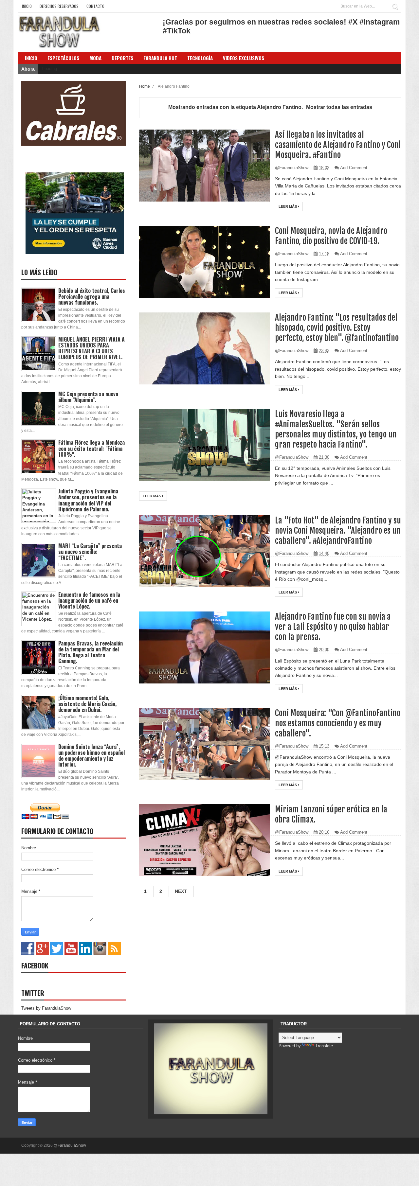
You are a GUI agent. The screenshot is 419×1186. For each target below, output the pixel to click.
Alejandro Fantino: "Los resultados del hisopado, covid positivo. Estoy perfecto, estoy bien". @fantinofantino (337, 327)
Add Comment (353, 167)
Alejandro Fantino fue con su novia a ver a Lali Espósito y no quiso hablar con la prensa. (333, 626)
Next (181, 891)
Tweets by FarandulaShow (46, 1008)
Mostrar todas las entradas (339, 107)
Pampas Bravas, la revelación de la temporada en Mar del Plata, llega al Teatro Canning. (90, 652)
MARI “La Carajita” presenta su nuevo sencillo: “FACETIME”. (90, 551)
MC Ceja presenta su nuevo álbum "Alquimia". (88, 397)
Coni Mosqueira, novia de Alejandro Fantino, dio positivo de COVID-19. (331, 236)
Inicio (27, 6)
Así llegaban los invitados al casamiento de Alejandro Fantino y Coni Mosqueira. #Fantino (338, 145)
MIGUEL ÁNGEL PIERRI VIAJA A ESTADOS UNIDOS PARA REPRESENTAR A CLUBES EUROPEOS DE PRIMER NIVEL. (91, 348)
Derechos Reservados (59, 6)
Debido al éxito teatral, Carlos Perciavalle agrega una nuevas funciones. (91, 296)
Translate (324, 1045)
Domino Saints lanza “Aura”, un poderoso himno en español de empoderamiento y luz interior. (91, 756)
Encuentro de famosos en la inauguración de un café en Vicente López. (89, 600)
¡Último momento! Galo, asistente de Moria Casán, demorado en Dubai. (87, 704)
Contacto (95, 6)
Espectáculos (63, 58)
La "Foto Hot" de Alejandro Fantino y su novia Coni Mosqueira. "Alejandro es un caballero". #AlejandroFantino (338, 530)
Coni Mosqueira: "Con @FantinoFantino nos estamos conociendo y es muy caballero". (337, 723)
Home (145, 86)
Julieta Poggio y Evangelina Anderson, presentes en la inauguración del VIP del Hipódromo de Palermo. (88, 500)
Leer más (288, 206)
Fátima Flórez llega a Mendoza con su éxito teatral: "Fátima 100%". (91, 448)
